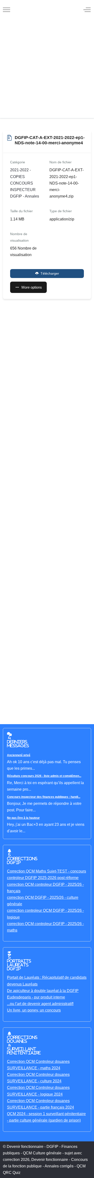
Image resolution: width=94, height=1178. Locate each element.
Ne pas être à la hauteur (23, 818)
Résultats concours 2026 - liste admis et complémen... (44, 776)
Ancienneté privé (18, 755)
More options (31, 287)
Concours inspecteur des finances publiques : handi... (43, 797)
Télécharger (49, 273)
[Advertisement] (47, 69)
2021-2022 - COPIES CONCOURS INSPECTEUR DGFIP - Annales (24, 183)
